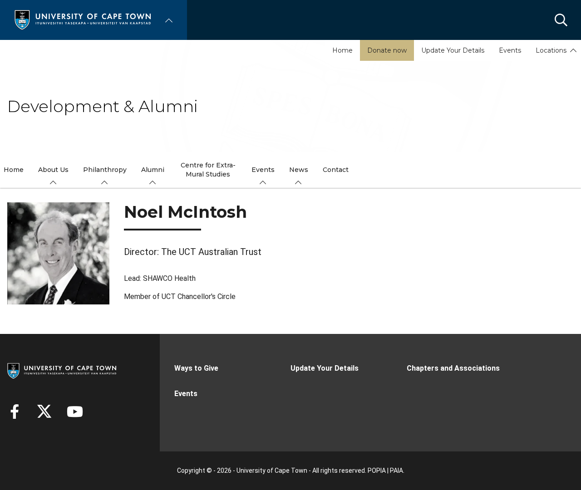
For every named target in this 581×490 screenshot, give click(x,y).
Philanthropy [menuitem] (105, 170)
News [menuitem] (298, 170)
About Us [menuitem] (53, 170)
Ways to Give (196, 368)
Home (342, 50)
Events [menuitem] (263, 170)
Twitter (44, 411)
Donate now (387, 50)
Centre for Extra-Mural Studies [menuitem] (208, 169)
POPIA (377, 470)
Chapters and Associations (453, 368)
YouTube (75, 411)
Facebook (14, 411)
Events (510, 50)
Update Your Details (452, 50)
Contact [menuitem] (336, 170)
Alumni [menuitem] (152, 170)
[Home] (83, 19)
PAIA (396, 470)
